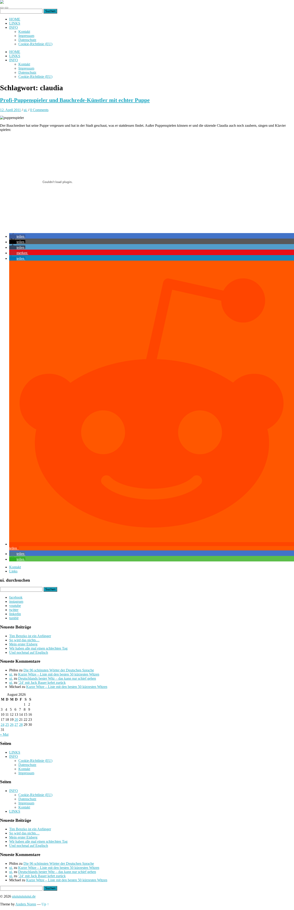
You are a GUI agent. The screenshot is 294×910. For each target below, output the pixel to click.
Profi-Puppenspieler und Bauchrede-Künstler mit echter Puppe (75, 100)
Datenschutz (27, 40)
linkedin (15, 614)
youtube (15, 606)
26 (12, 725)
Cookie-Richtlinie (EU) (35, 44)
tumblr (14, 618)
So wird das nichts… (24, 640)
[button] (17, 236)
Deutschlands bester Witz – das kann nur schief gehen (57, 678)
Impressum (26, 36)
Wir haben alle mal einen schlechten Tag (38, 648)
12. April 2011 (10, 110)
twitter (13, 610)
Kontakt (24, 32)
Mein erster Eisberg (23, 644)
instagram (16, 601)
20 (16, 719)
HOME (14, 19)
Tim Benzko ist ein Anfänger (30, 636)
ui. (25, 110)
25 (7, 725)
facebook (16, 597)
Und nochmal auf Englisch (28, 652)
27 (16, 725)
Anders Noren (25, 904)
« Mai (4, 734)
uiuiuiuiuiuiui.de (24, 896)
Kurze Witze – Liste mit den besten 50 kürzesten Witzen (58, 674)
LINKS (14, 23)
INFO (13, 27)
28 (21, 725)
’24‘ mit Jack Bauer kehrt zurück (42, 683)
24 (2, 725)
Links (13, 571)
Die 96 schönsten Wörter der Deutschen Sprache (58, 670)
